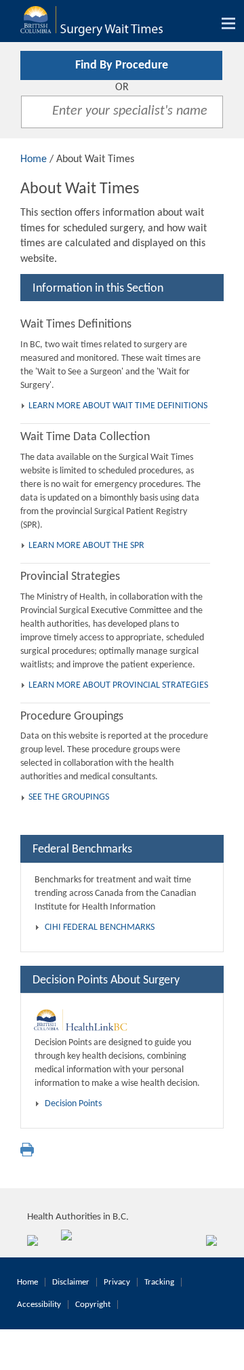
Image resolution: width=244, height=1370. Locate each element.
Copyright (92, 1304)
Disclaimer (70, 1282)
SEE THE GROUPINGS (68, 797)
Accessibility (39, 1304)
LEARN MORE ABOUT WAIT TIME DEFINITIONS (117, 406)
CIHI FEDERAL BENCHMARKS (100, 927)
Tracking (159, 1282)
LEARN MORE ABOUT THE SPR (86, 546)
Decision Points (73, 1104)
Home (33, 159)
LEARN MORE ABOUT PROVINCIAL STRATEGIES (118, 685)
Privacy (117, 1282)
